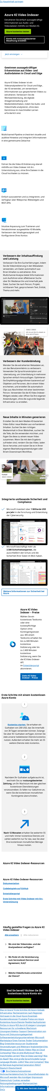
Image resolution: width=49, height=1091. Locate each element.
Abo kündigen (24, 1077)
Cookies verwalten (21, 1080)
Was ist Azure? (7, 1009)
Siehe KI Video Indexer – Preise (30, 676)
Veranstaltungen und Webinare (15, 1046)
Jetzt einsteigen (12, 54)
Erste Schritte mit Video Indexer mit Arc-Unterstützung (23, 900)
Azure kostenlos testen (17, 31)
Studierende (32, 1043)
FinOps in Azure (7, 1025)
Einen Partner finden (22, 1040)
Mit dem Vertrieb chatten (32, 1088)
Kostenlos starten (17, 724)
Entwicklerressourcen (15, 1043)
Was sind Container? (34, 1062)
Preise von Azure (36, 1019)
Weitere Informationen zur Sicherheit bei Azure (23, 592)
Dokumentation (11, 883)
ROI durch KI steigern (25, 1025)
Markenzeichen (30, 1083)
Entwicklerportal (31, 665)
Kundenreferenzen (9, 1019)
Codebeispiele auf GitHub (15, 888)
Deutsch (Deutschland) (11, 1068)
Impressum (37, 1077)
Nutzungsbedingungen (11, 1083)
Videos (28, 1049)
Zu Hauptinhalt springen (11, 1)
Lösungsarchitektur (9, 1031)
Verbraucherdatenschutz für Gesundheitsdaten (22, 1074)
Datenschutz (6, 1080)
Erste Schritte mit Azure (25, 1009)
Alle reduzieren (31, 935)
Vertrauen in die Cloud (10, 1016)
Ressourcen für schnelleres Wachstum (18, 1028)
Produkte (22, 1019)
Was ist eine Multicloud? (23, 1052)
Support (23, 1031)
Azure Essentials (29, 1016)
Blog (2, 1043)
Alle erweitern (12, 935)
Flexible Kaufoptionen (35, 1022)
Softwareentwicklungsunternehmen (17, 1037)
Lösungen (41, 1025)
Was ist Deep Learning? (32, 1055)
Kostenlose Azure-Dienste (12, 1022)
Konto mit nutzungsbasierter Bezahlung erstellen (21, 39)
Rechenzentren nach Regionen (27, 1013)
